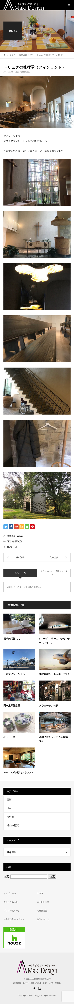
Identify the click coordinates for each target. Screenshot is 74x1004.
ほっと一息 (9, 737)
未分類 (10, 816)
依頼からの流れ (10, 902)
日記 (17, 72)
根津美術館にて (11, 638)
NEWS (40, 893)
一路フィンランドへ (14, 674)
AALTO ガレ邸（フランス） (18, 772)
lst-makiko (18, 536)
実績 (9, 799)
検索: (6, 876)
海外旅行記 (25, 72)
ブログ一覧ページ (11, 910)
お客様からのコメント (13, 919)
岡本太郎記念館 (11, 705)
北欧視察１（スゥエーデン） (54, 674)
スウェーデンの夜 (48, 705)
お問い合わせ (43, 919)
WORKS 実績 (43, 902)
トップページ (9, 893)
